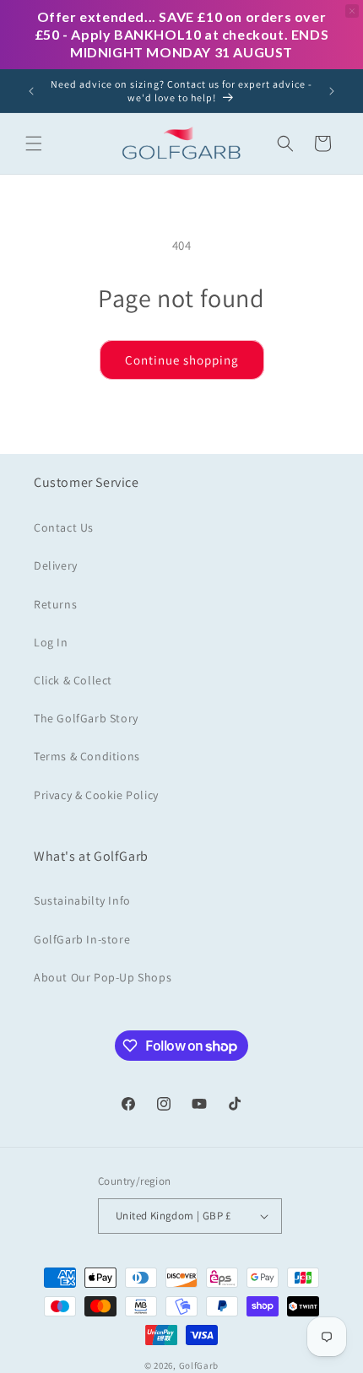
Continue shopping (182, 360)
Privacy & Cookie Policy (96, 795)
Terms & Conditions (87, 756)
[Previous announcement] (31, 91)
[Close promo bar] (352, 11)
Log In (51, 642)
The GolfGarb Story (86, 718)
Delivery (56, 565)
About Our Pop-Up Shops (102, 977)
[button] (33, 143)
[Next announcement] (331, 91)
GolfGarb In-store (82, 939)
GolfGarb (199, 1365)
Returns (55, 604)
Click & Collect (73, 680)
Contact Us (64, 527)
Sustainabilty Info (82, 900)
